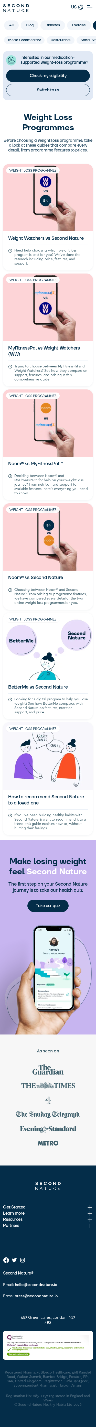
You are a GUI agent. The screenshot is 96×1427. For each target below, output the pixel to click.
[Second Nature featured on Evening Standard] (48, 1130)
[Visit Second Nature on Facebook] (6, 1260)
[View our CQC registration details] (48, 1345)
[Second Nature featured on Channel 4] (48, 1100)
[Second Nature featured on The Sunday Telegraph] (48, 1115)
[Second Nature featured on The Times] (48, 1086)
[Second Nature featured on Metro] (48, 1144)
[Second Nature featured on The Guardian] (48, 1070)
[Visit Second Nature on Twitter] (14, 1260)
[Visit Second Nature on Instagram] (22, 1260)
